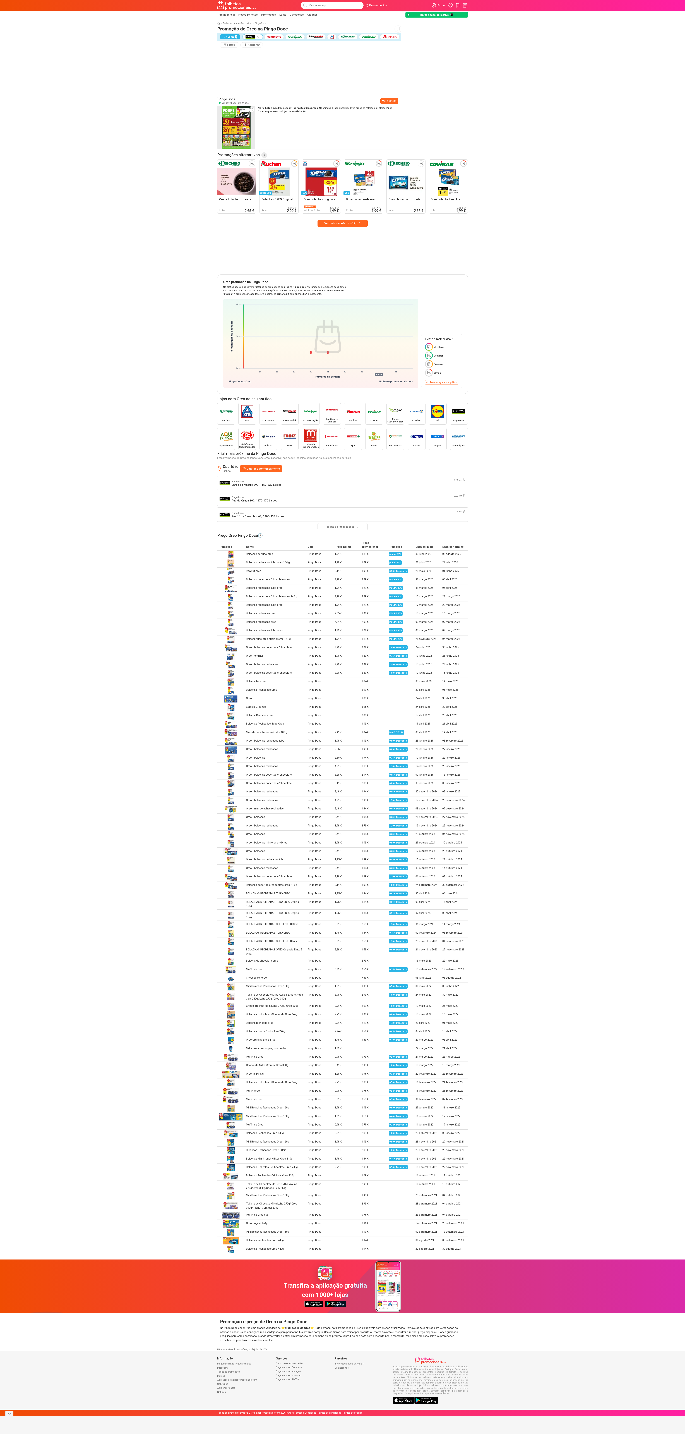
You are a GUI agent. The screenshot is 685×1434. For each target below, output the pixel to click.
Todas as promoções (233, 23)
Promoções (268, 14)
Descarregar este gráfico (443, 382)
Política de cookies (352, 1412)
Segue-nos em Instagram (289, 1371)
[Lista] (465, 5)
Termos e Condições (305, 1412)
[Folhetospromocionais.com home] (236, 5)
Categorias (297, 14)
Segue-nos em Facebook (289, 1367)
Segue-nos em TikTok (287, 1379)
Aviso (290, 1412)
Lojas (282, 14)
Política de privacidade (329, 1412)
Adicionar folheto (226, 1388)
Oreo (249, 23)
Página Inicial (226, 14)
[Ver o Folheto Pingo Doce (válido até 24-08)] (236, 127)
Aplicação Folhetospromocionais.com (237, 1379)
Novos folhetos (248, 14)
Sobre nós (222, 1384)
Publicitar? (222, 1367)
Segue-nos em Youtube (288, 1375)
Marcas (221, 1376)
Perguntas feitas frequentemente (234, 1363)
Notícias (221, 1392)
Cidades (312, 14)
